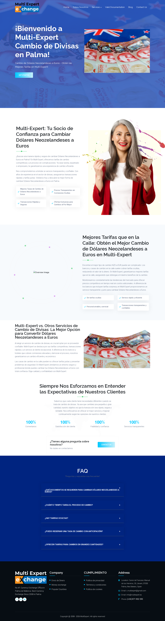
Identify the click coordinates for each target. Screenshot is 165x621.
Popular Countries (59, 589)
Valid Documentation (115, 7)
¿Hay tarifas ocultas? (56, 518)
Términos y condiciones (96, 585)
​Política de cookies (94, 589)
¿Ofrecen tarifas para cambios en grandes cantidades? (74, 545)
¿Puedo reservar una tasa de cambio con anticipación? (74, 531)
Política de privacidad (95, 580)
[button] (82, 490)
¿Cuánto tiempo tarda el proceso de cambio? (69, 505)
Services (96, 7)
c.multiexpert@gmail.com (136, 591)
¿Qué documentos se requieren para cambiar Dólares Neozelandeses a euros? (82, 491)
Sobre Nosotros (80, 7)
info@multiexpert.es (134, 595)
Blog (130, 7)
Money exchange (59, 585)
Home (66, 7)
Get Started (24, 75)
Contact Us (141, 7)
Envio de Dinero (58, 580)
